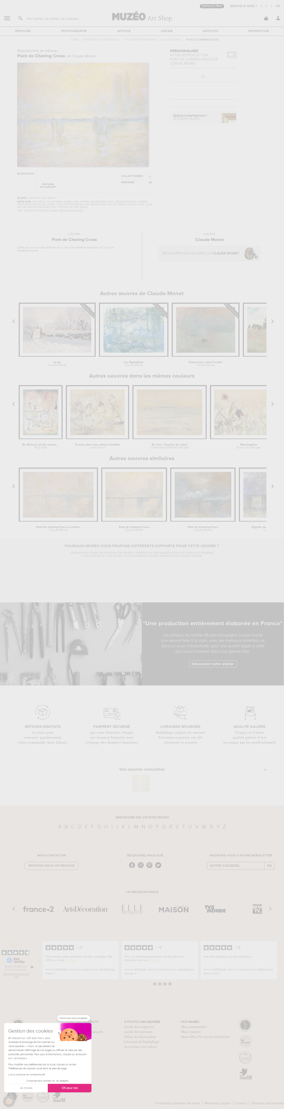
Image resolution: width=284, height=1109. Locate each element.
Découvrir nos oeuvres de (200, 253)
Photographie (74, 31)
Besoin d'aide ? (243, 6)
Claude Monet (171, 39)
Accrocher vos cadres (140, 1047)
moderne (80, 247)
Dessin (167, 31)
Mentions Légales (217, 1103)
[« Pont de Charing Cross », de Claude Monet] (140, 783)
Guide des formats (138, 1032)
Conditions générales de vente (177, 1103)
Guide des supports (139, 1027)
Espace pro (212, 6)
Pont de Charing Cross (134, 529)
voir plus (70, 960)
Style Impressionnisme (140, 39)
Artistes (210, 31)
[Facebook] (133, 867)
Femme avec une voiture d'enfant (97, 446)
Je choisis (26, 1088)
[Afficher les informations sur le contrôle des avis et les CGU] (32, 967)
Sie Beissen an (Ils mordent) (40, 446)
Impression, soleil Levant (205, 364)
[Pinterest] (150, 867)
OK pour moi (70, 1088)
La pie (57, 364)
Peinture (23, 31)
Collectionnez (132, 176)
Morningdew (248, 446)
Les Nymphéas (133, 364)
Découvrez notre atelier (213, 664)
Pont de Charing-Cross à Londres (58, 529)
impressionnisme (27, 250)
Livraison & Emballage (141, 1042)
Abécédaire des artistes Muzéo (142, 817)
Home (74, 39)
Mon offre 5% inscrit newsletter (205, 1037)
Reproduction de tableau (101, 39)
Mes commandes (194, 1027)
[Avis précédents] (39, 960)
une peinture (47, 247)
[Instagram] (141, 867)
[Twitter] (159, 867)
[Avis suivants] (281, 960)
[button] (9, 1101)
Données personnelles (268, 1103)
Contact (241, 1103)
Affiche (124, 31)
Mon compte (191, 1032)
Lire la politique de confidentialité (26, 1074)
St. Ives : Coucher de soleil (169, 446)
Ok (269, 865)
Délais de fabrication (140, 1037)
